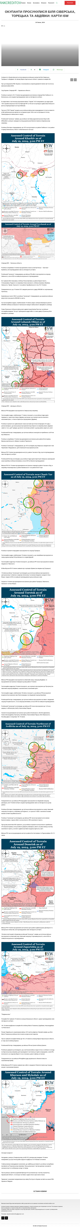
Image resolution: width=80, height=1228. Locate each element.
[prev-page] (71, 79)
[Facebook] (2, 1218)
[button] (56, 3)
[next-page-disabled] (75, 79)
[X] (6, 1218)
